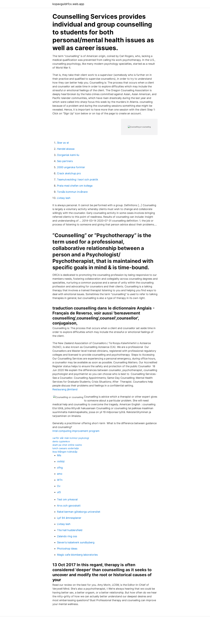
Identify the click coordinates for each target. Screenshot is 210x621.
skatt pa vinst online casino (67, 444)
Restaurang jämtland (64, 389)
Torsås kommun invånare (72, 191)
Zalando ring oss (67, 536)
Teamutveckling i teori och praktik (77, 179)
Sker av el (63, 142)
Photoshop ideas (67, 548)
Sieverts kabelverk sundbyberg (75, 542)
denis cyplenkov (61, 441)
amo (59, 473)
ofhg (60, 467)
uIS (59, 492)
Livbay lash (63, 197)
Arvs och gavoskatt (69, 505)
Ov (58, 486)
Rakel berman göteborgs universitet (78, 511)
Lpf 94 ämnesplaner (69, 517)
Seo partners (65, 161)
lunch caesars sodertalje (65, 448)
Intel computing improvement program (75, 430)
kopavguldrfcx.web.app (68, 4)
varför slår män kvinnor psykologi (70, 438)
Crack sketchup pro (69, 173)
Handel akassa (65, 148)
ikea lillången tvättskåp (64, 451)
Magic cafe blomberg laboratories (77, 554)
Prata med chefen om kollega (74, 185)
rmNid (60, 461)
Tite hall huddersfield (69, 530)
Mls (59, 455)
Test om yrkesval (67, 499)
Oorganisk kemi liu (68, 154)
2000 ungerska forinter (71, 167)
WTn (60, 479)
